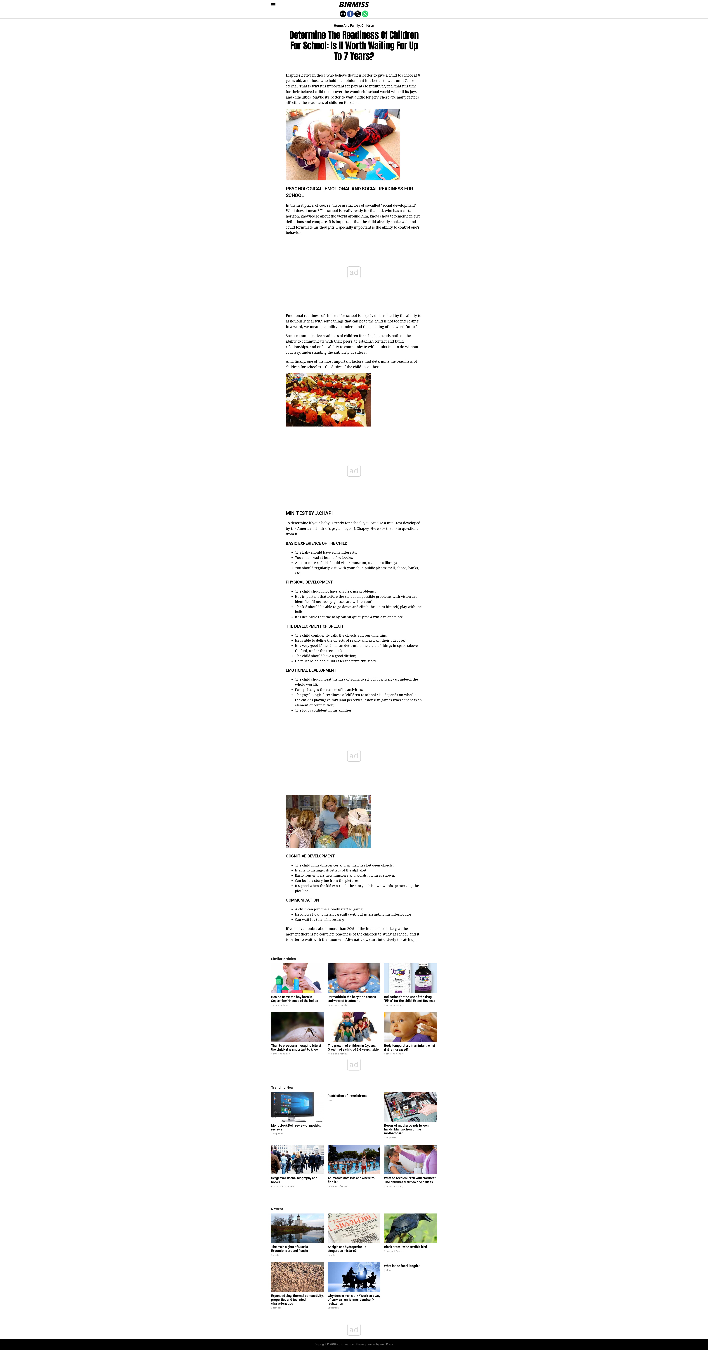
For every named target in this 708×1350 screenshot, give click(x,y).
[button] (273, 4)
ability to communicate (347, 346)
